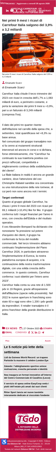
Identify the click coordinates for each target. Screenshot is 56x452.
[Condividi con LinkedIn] (36, 332)
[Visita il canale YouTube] (12, 10)
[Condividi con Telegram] (43, 332)
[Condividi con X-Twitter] (32, 332)
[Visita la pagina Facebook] (16, 10)
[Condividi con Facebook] (29, 332)
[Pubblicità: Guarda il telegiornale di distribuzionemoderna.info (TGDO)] (28, 422)
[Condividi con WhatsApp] (39, 332)
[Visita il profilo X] (21, 10)
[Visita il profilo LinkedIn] (7, 10)
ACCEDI (32, 11)
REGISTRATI (45, 11)
